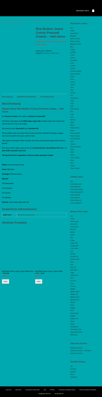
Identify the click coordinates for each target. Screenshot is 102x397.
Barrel (72, 235)
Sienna (72, 144)
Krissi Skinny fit (75, 200)
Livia (72, 283)
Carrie (72, 55)
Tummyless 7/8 (75, 329)
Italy (71, 264)
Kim (71, 111)
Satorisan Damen (76, 348)
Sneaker (73, 369)
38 (23, 215)
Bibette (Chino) (75, 44)
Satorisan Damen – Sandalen (80, 350)
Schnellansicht (17, 265)
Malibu (72, 289)
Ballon (72, 232)
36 (21, 215)
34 (18, 215)
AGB (45, 389)
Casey (72, 58)
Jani (71, 90)
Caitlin (72, 49)
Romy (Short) (75, 138)
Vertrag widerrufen (59, 393)
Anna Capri (74, 221)
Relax (72, 130)
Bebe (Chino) (75, 41)
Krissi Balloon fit (76, 184)
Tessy (72, 165)
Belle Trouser (75, 39)
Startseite (5, 21)
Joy (71, 95)
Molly (72, 122)
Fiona (72, 76)
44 (30, 215)
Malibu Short (74, 300)
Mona (72, 125)
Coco (72, 63)
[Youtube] (48, 2)
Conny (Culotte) (75, 71)
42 (28, 215)
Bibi (71, 47)
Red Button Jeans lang (29, 21)
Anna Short (74, 227)
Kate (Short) (74, 109)
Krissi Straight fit (76, 203)
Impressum (8, 389)
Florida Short (74, 259)
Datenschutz (18, 389)
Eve (71, 251)
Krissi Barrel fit (75, 187)
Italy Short (73, 270)
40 (26, 215)
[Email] (54, 2)
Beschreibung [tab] (7, 97)
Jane (72, 87)
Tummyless (74, 327)
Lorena (72, 286)
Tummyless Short (76, 332)
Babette (73, 36)
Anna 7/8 (73, 224)
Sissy (72, 149)
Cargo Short (74, 246)
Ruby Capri (74, 313)
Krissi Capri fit (75, 195)
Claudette (73, 60)
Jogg (72, 273)
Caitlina (73, 52)
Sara (72, 141)
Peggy (72, 308)
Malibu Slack (74, 291)
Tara (71, 163)
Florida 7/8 (74, 256)
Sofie (72, 152)
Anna (72, 219)
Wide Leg (73, 335)
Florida (72, 254)
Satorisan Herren (76, 353)
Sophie (72, 316)
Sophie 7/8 (74, 318)
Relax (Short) (75, 133)
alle (71, 28)
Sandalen (73, 377)
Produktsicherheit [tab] (47, 97)
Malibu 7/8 (74, 294)
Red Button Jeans (14, 21)
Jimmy (72, 93)
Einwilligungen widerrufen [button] (45, 393)
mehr (5, 281)
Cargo (72, 240)
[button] (96, 10)
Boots (72, 374)
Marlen (72, 302)
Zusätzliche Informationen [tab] (26, 97)
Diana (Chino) (75, 74)
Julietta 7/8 (74, 275)
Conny (72, 68)
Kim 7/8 (73, 281)
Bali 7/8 (73, 229)
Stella (72, 155)
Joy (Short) (74, 98)
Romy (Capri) (75, 136)
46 (33, 215)
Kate (72, 106)
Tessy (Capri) (75, 168)
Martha (72, 120)
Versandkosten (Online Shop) (32, 389)
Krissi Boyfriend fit (76, 192)
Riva (72, 310)
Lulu (71, 117)
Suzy (72, 160)
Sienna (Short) (75, 147)
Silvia (72, 321)
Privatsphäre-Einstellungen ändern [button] (67, 389)
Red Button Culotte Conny (45, 21)
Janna (72, 84)
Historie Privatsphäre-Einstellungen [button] (87, 389)
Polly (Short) (74, 128)
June (72, 103)
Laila (72, 114)
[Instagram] (51, 2)
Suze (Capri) (74, 157)
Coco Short (74, 248)
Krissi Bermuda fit (76, 189)
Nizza (72, 305)
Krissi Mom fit (75, 197)
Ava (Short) (74, 33)
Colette (72, 66)
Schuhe (73, 372)
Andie (72, 30)
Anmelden (52, 389)
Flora (72, 79)
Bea (71, 237)
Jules (72, 101)
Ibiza (72, 262)
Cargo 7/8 (73, 243)
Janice (72, 82)
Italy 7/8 (73, 267)
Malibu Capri (74, 297)
